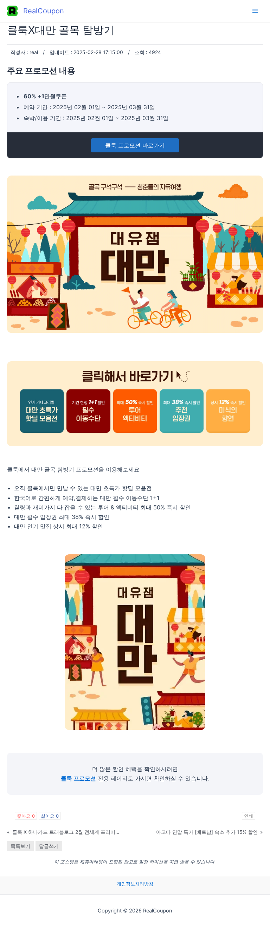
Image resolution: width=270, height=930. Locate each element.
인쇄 (248, 816)
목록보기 (20, 846)
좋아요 (26, 816)
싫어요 (50, 816)
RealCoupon (43, 11)
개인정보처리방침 (135, 883)
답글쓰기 (49, 846)
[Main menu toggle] (255, 11)
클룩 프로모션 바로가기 (135, 145)
